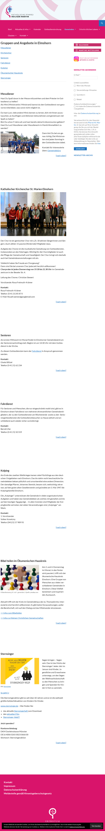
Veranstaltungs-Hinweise (86, 90)
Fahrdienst (5, 63)
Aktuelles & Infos (22, 29)
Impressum (9, 786)
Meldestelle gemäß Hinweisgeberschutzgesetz (28, 793)
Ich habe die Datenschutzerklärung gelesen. (87, 107)
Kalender (37, 29)
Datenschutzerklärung (89, 113)
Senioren (4, 58)
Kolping (4, 68)
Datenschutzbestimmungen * (85, 104)
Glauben (11, 35)
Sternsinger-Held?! (11, 717)
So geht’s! (5, 693)
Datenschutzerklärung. (77, 827)
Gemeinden (69, 29)
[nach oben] (61, 155)
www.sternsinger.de (9, 706)
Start (10, 29)
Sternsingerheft (21, 711)
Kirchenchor (6, 53)
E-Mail (77, 75)
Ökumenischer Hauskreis (12, 73)
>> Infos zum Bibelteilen (11, 613)
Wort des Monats (83, 85)
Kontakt (23, 35)
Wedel (79, 99)
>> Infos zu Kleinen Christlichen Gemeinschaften (22, 618)
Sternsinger (6, 78)
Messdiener (6, 47)
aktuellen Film (13, 714)
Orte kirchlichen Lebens (88, 29)
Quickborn (80, 95)
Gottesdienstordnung (52, 29)
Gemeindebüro (54, 150)
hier (99, 143)
